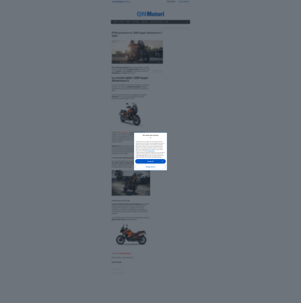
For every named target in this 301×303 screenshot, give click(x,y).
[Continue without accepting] (150, 137)
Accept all (150, 161)
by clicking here (150, 151)
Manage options (150, 167)
